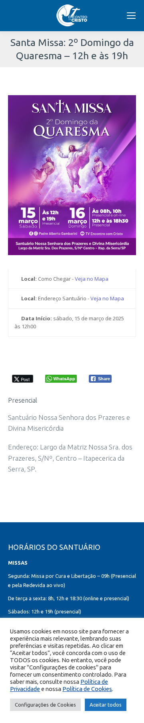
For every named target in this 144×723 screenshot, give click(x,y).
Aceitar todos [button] (106, 704)
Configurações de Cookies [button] (45, 704)
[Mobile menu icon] (131, 15)
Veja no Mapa (91, 278)
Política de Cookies (87, 688)
